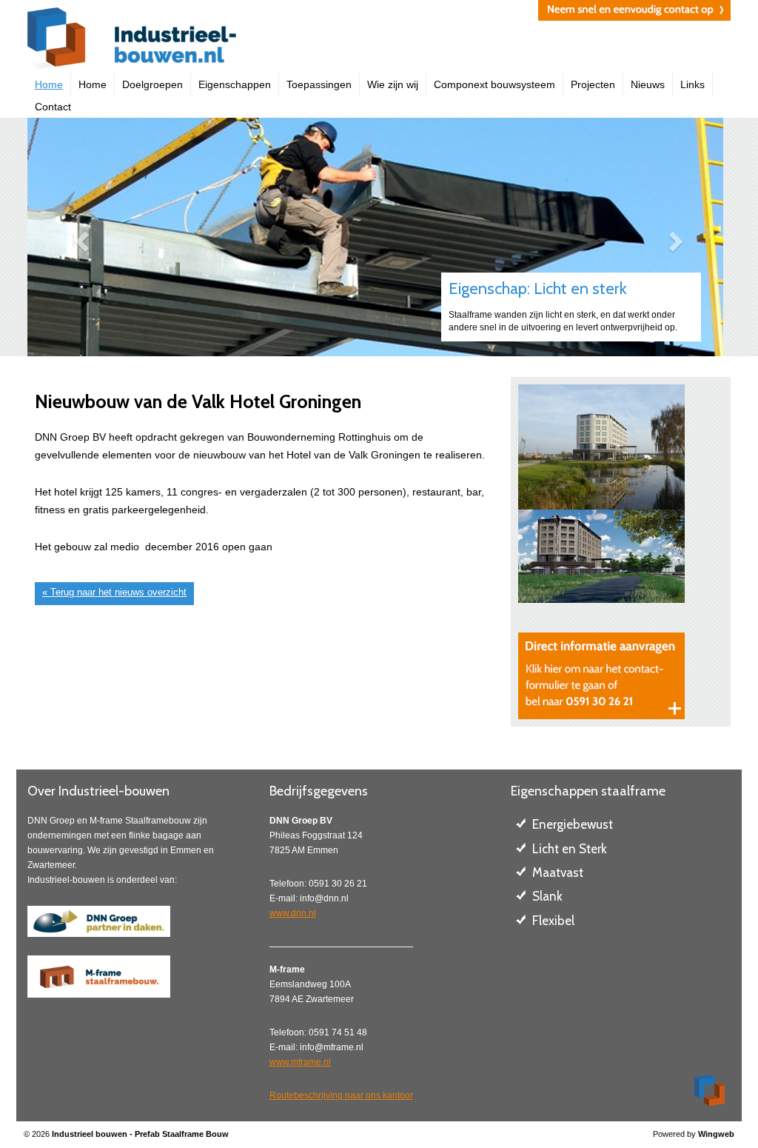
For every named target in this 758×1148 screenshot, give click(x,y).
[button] (80, 237)
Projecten (593, 84)
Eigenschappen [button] (234, 84)
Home (49, 84)
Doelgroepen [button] (152, 84)
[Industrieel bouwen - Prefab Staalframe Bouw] (197, 40)
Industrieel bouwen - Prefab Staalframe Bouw (140, 1133)
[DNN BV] (98, 921)
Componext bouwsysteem (494, 84)
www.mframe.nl (300, 1062)
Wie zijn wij (392, 84)
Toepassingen (319, 84)
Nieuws (648, 84)
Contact (53, 107)
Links (692, 84)
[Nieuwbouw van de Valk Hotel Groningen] (620, 447)
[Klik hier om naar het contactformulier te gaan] (601, 676)
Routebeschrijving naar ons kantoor (341, 1095)
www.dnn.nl (292, 913)
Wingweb (716, 1133)
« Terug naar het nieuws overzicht (114, 592)
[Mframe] (99, 976)
